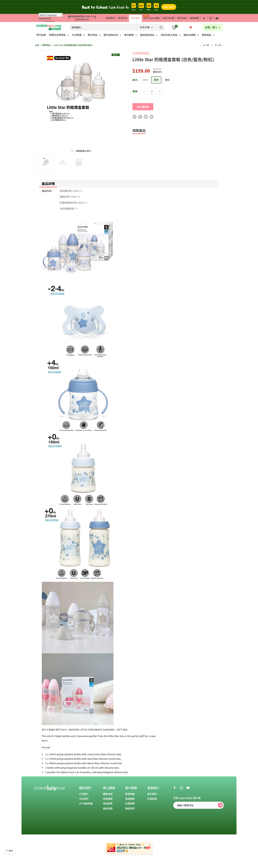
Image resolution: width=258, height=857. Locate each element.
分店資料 (84, 798)
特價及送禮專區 (57, 35)
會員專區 (194, 18)
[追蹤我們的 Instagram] (210, 18)
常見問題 (130, 794)
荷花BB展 (168, 18)
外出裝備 (77, 35)
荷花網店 (135, 18)
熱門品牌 (41, 35)
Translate (49, 21)
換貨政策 (108, 803)
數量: (135, 91)
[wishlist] (190, 27)
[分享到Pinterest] (140, 116)
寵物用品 (206, 35)
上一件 (206, 45)
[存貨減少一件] (144, 91)
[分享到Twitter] (146, 116)
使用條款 (130, 798)
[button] (95, 18)
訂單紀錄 (152, 798)
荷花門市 (123, 18)
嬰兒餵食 (129, 35)
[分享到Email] (151, 116)
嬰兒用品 (92, 35)
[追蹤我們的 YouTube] (217, 18)
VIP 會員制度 (86, 803)
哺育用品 (46, 45)
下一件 (218, 45)
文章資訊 (110, 18)
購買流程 (108, 794)
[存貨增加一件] (160, 91)
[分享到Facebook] (134, 116)
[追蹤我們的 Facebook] (204, 18)
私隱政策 (130, 803)
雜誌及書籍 (190, 35)
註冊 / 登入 (211, 27)
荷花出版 (182, 18)
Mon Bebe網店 (151, 18)
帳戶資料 (152, 794)
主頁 (37, 45)
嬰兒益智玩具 (111, 35)
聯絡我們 (130, 808)
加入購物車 (143, 107)
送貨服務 (108, 798)
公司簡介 (84, 794)
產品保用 (108, 808)
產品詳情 (48, 183)
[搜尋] (161, 27)
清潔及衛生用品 (169, 35)
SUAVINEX (140, 53)
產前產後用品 (147, 35)
